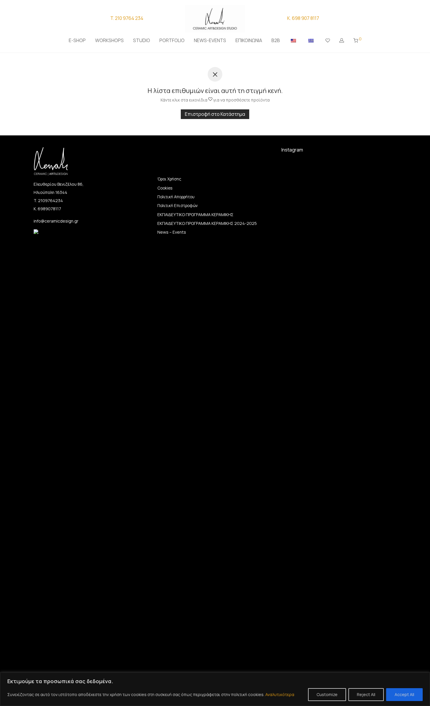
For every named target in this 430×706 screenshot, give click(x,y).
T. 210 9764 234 (126, 18)
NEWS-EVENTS (210, 40)
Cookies (164, 188)
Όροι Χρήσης (169, 179)
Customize (327, 694)
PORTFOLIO (172, 40)
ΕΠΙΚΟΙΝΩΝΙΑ (248, 40)
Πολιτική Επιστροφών (177, 205)
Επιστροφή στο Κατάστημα (215, 114)
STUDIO (141, 40)
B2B (275, 40)
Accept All (404, 694)
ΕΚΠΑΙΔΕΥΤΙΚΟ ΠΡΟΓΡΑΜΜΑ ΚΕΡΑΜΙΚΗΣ (195, 214)
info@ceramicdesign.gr (56, 221)
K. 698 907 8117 (303, 18)
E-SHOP (77, 40)
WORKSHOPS (109, 40)
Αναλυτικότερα (279, 694)
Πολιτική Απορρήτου (176, 196)
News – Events (171, 232)
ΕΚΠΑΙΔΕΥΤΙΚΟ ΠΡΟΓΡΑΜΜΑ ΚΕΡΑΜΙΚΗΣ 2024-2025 (207, 223)
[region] (215, 689)
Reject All (366, 694)
